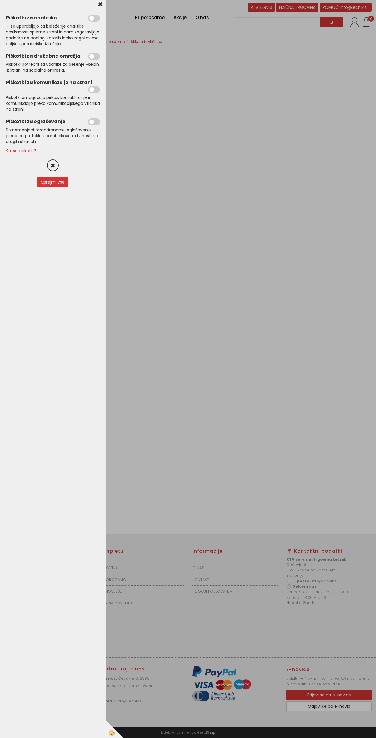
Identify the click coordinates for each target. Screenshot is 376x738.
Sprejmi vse (53, 182)
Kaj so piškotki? (21, 151)
